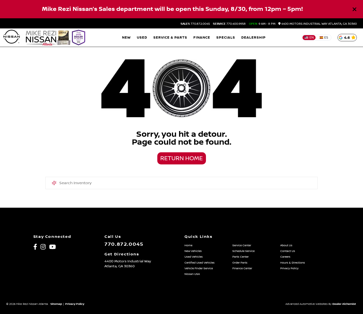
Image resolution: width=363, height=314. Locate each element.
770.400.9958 (229, 23)
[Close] (354, 9)
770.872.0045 (195, 23)
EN (311, 38)
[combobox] (181, 183)
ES (326, 38)
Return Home (181, 158)
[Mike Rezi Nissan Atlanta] (44, 37)
